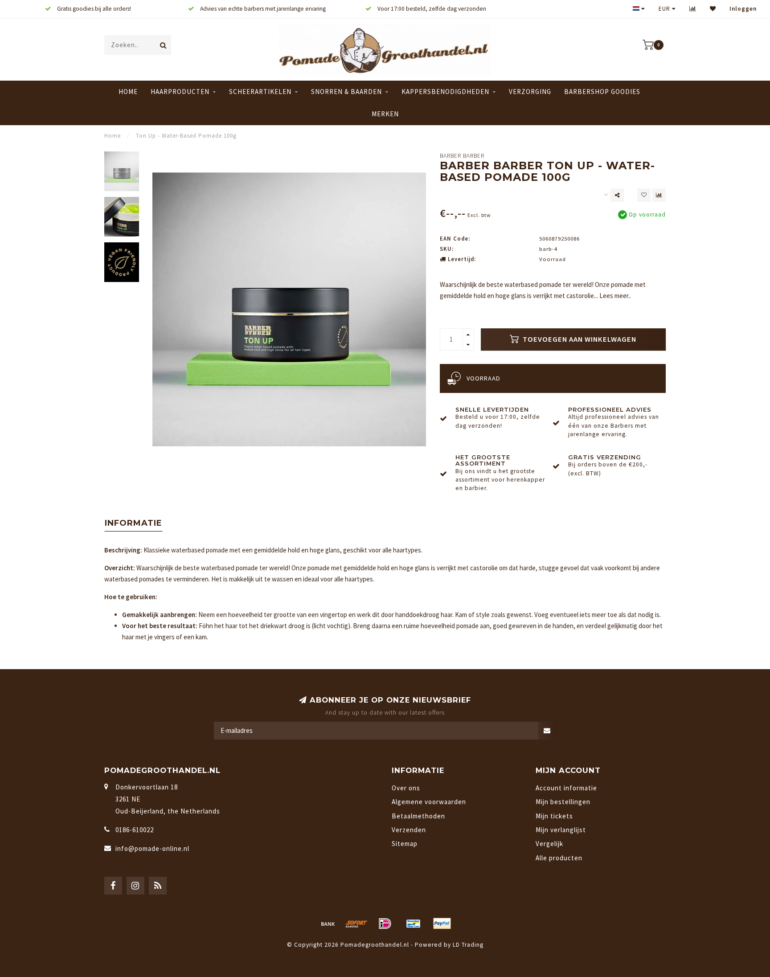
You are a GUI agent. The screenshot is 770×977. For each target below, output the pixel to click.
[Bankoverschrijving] (328, 923)
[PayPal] (442, 923)
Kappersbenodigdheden (445, 91)
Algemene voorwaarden (429, 801)
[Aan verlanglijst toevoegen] (644, 195)
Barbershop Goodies (602, 91)
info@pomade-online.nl (152, 848)
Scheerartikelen (260, 91)
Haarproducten (180, 91)
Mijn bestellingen (563, 801)
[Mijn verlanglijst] (713, 8)
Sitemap (405, 843)
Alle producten (559, 858)
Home (128, 91)
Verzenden (409, 830)
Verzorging (530, 91)
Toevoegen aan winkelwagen (578, 339)
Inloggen (743, 8)
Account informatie (566, 788)
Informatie (133, 523)
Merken (385, 114)
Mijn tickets (554, 816)
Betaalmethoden (418, 816)
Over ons (406, 788)
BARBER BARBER (462, 155)
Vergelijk (549, 843)
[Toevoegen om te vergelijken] (659, 195)
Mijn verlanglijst (561, 830)
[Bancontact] (413, 923)
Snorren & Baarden (346, 91)
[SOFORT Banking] (356, 923)
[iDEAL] (385, 923)
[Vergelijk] (692, 8)
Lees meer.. (615, 295)
